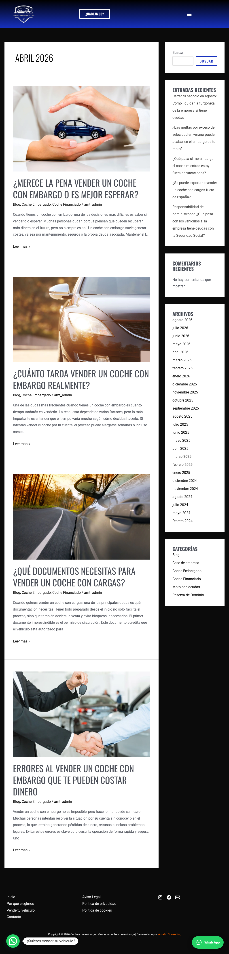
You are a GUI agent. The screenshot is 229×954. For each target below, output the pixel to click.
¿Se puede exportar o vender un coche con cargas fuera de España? (194, 190)
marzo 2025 (181, 456)
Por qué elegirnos (20, 904)
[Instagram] (160, 897)
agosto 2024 (182, 497)
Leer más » (21, 246)
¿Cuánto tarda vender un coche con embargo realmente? (81, 379)
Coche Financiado (66, 204)
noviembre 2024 (185, 489)
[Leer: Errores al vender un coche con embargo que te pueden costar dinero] (81, 714)
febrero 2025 (182, 464)
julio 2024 (180, 505)
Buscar (177, 52)
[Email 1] (177, 897)
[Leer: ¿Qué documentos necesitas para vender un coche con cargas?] (81, 517)
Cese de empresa (185, 563)
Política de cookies (97, 910)
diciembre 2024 (184, 481)
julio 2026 (180, 328)
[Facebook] (169, 897)
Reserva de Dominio (188, 595)
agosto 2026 (182, 320)
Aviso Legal (91, 897)
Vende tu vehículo (21, 910)
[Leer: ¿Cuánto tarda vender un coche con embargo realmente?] (81, 319)
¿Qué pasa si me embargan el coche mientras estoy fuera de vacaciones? (194, 166)
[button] (189, 14)
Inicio (11, 897)
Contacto (14, 917)
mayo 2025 (181, 440)
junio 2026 (180, 336)
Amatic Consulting (169, 934)
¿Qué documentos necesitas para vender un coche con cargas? (74, 576)
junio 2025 (180, 432)
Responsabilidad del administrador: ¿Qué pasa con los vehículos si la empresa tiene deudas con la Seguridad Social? (193, 221)
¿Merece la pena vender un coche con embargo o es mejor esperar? (75, 188)
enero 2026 (181, 376)
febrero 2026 (182, 368)
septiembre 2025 (185, 408)
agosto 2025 (182, 416)
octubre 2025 (182, 400)
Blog (16, 204)
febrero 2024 (182, 521)
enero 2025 (181, 473)
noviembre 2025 (185, 392)
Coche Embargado (36, 204)
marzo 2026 (181, 360)
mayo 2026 (181, 344)
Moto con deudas (186, 587)
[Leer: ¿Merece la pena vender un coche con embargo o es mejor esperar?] (81, 128)
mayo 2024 (181, 513)
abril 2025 (180, 448)
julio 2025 (180, 424)
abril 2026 (180, 352)
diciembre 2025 (184, 384)
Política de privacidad (99, 904)
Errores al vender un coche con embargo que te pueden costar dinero (73, 780)
